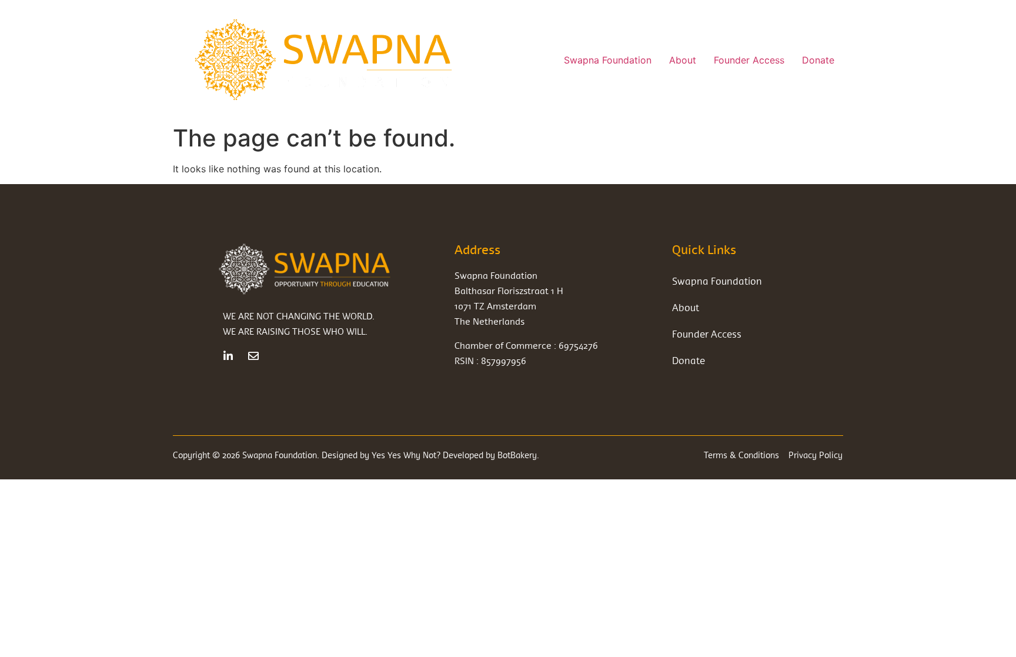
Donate (818, 60)
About (682, 60)
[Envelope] (253, 356)
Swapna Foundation (607, 60)
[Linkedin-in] (228, 356)
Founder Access (749, 60)
